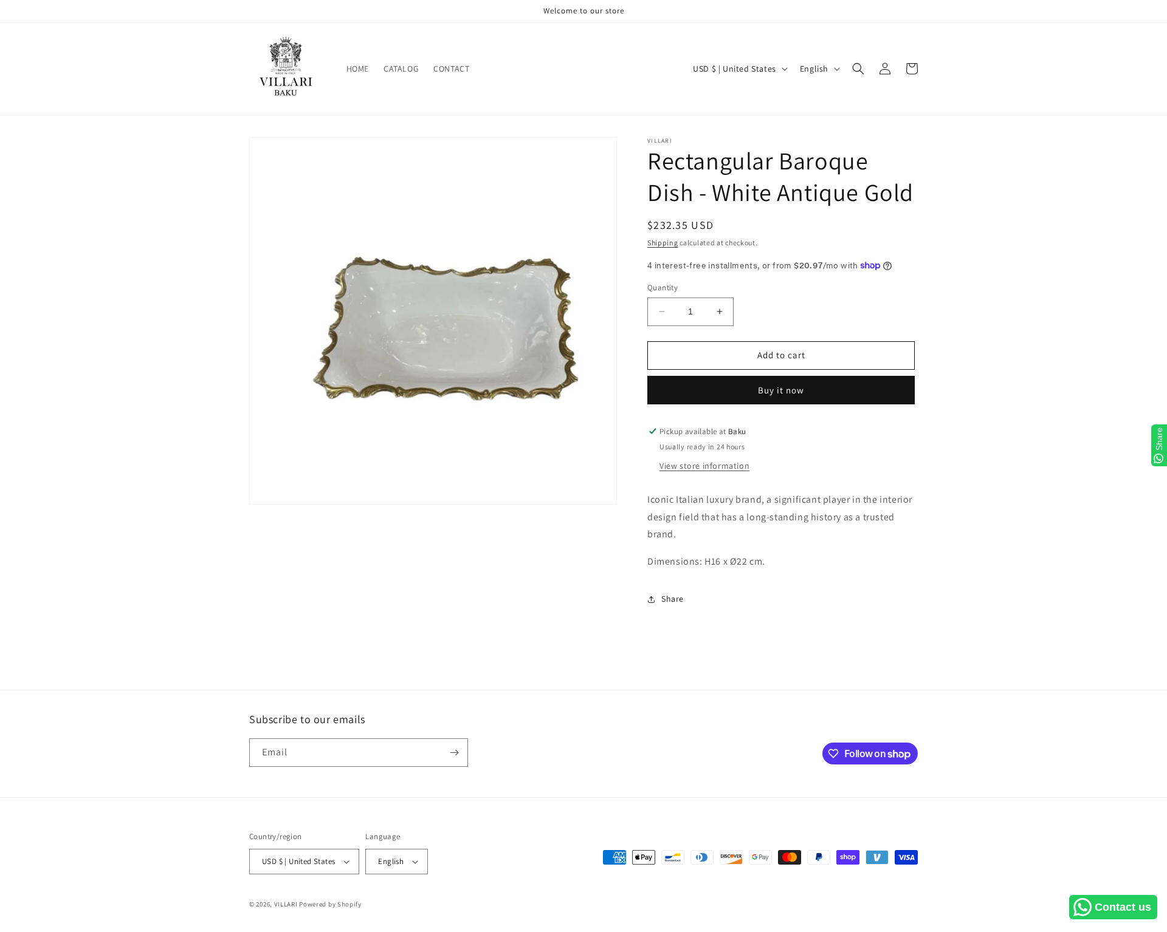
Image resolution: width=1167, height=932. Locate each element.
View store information (704, 465)
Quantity (662, 287)
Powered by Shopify (330, 904)
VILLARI (286, 904)
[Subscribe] (454, 752)
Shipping (662, 242)
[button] (858, 68)
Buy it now (781, 390)
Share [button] (672, 598)
